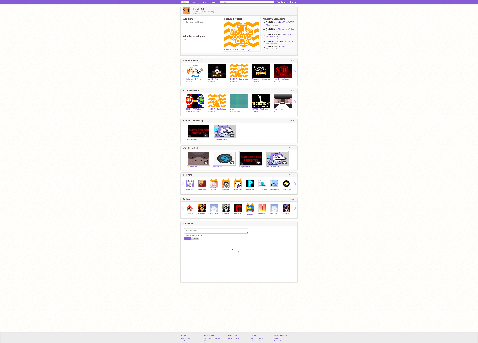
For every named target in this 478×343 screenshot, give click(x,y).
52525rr (213, 190)
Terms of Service (257, 338)
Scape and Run (192, 139)
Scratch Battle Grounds (282, 79)
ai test (282, 46)
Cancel (195, 238)
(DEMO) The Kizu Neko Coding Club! (239, 49)
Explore (205, 2)
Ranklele (286, 213)
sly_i (276, 111)
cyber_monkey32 (274, 213)
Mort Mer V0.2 (213, 79)
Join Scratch (282, 2)
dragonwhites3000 (262, 213)
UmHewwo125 (262, 189)
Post (187, 238)
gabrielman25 (290, 41)
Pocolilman (250, 189)
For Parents (185, 341)
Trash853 (225, 213)
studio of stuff (218, 167)
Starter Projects (233, 338)
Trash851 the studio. (220, 139)
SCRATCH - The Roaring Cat (261, 109)
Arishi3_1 (189, 213)
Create (195, 2)
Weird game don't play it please (195, 79)
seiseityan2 (274, 189)
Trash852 (201, 213)
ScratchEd (278, 338)
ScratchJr (277, 341)
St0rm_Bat (214, 213)
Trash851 (191, 81)
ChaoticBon (238, 190)
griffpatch (189, 189)
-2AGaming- (250, 214)
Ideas (214, 2)
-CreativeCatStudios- (194, 111)
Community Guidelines (212, 338)
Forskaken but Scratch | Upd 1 (261, 79)
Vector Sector (278, 109)
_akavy (256, 111)
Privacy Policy (256, 341)
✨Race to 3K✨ (193, 167)
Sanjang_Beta (287, 189)
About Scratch (186, 338)
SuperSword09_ (226, 190)
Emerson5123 (238, 213)
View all (292, 60)
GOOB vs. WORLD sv (280, 23)
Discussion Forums (211, 341)
